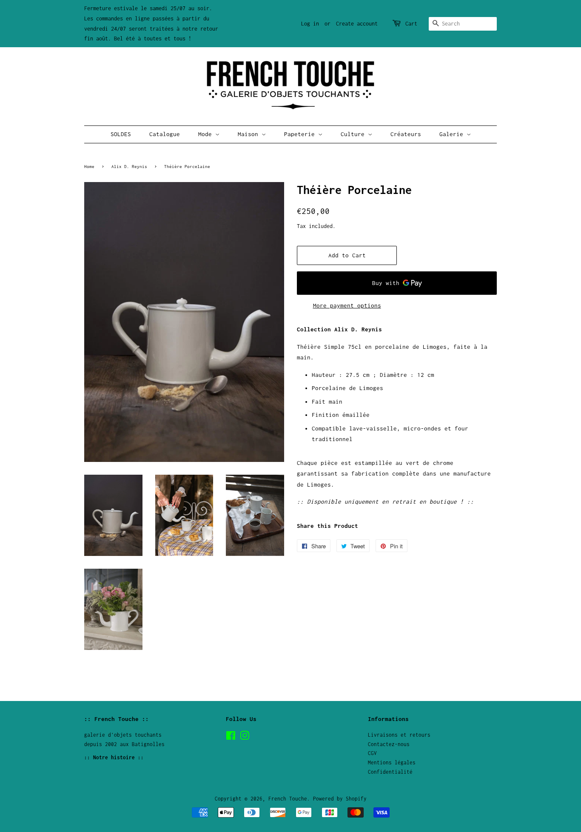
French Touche (287, 798)
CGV (372, 753)
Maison (250, 134)
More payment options (347, 305)
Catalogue (164, 134)
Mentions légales (392, 762)
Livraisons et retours (399, 735)
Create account (357, 23)
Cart (411, 23)
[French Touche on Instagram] (244, 737)
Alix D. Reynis (129, 166)
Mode (206, 134)
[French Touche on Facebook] (231, 737)
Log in (310, 23)
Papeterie (301, 134)
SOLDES (121, 134)
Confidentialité (390, 772)
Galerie (453, 134)
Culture (354, 134)
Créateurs (405, 134)
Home (89, 166)
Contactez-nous (389, 744)
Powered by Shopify (340, 798)
